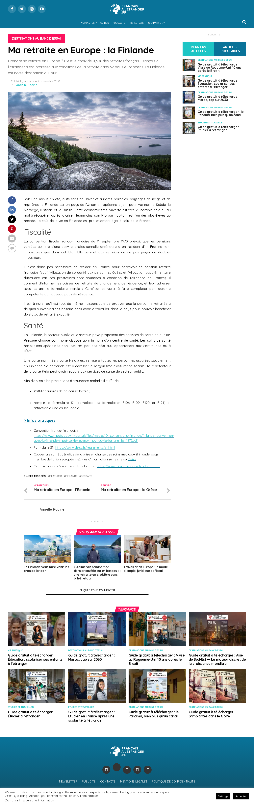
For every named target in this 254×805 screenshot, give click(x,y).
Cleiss (132, 459)
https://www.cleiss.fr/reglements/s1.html (85, 447)
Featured (56, 476)
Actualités (88, 22)
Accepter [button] (241, 796)
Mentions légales (133, 781)
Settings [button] (223, 796)
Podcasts (119, 22)
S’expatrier (155, 22)
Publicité (88, 781)
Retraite (86, 476)
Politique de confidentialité (173, 781)
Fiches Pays (136, 22)
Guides (104, 22)
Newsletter (68, 781)
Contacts (107, 781)
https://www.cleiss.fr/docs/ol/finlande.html (128, 466)
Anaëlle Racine (26, 85)
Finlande (71, 476)
